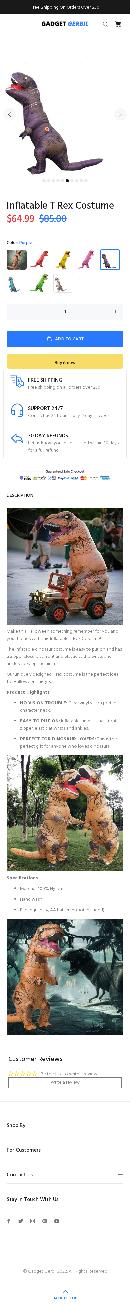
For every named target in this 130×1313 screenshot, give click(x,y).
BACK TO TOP (65, 1298)
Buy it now (65, 363)
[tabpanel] (65, 111)
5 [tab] (62, 180)
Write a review (65, 1082)
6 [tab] (67, 180)
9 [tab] (81, 180)
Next (120, 114)
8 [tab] (76, 180)
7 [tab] (72, 180)
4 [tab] (58, 180)
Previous (9, 114)
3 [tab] (53, 180)
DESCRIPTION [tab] (20, 495)
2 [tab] (48, 180)
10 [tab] (86, 180)
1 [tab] (44, 180)
